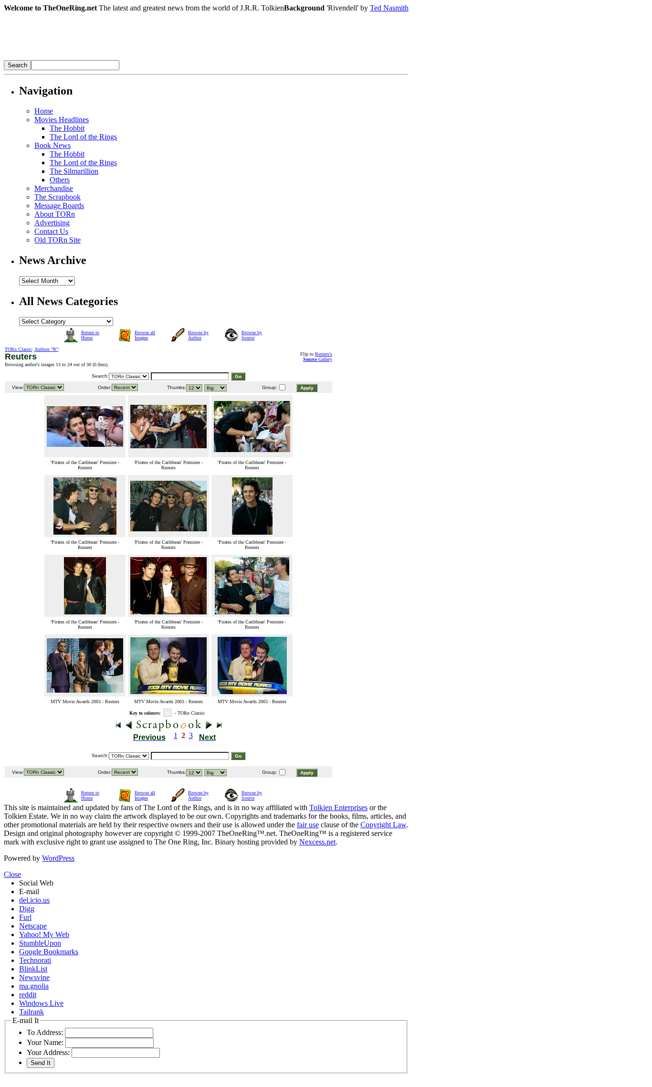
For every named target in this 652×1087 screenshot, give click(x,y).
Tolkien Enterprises (338, 807)
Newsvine (34, 977)
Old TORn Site (57, 240)
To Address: (45, 1032)
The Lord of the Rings (83, 137)
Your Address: (48, 1052)
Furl (25, 917)
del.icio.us (34, 900)
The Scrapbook (57, 197)
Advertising (52, 223)
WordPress (58, 858)
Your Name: (45, 1042)
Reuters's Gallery (317, 356)
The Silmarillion (74, 171)
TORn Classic (18, 349)
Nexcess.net (317, 842)
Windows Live (41, 1003)
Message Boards (59, 205)
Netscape (33, 926)
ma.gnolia (34, 986)
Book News (52, 145)
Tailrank (31, 1012)
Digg (26, 909)
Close (12, 874)
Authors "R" (46, 349)
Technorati (35, 960)
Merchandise (53, 188)
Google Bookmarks (48, 952)
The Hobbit (67, 128)
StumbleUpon (40, 943)
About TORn (54, 214)
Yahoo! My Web (44, 934)
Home (43, 111)
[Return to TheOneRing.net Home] (147, 57)
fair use (308, 825)
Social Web (36, 883)
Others (60, 180)
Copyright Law (383, 825)
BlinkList (33, 969)
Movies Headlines (61, 120)
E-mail (29, 891)
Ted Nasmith (389, 8)
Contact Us (51, 231)
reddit (27, 995)
